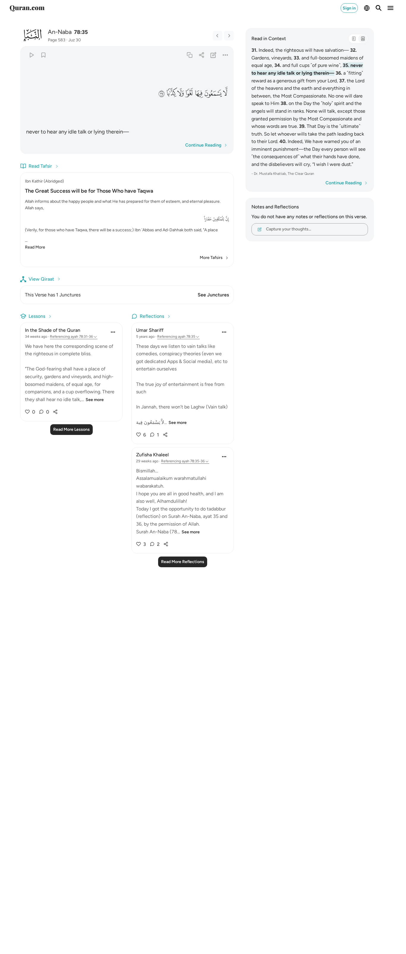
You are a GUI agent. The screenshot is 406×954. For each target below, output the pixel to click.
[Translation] (362, 39)
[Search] (379, 8)
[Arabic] (353, 39)
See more (95, 399)
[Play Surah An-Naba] (31, 55)
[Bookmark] (43, 55)
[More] (225, 55)
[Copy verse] (189, 55)
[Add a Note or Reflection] (213, 55)
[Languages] (367, 8)
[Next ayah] (229, 35)
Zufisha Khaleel (152, 455)
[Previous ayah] (217, 35)
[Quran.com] (27, 8)
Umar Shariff (149, 330)
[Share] (201, 55)
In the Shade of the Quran (52, 330)
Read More (35, 247)
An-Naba (60, 31)
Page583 (56, 40)
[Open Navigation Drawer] (390, 8)
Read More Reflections (182, 561)
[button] (226, 93)
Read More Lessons (71, 429)
